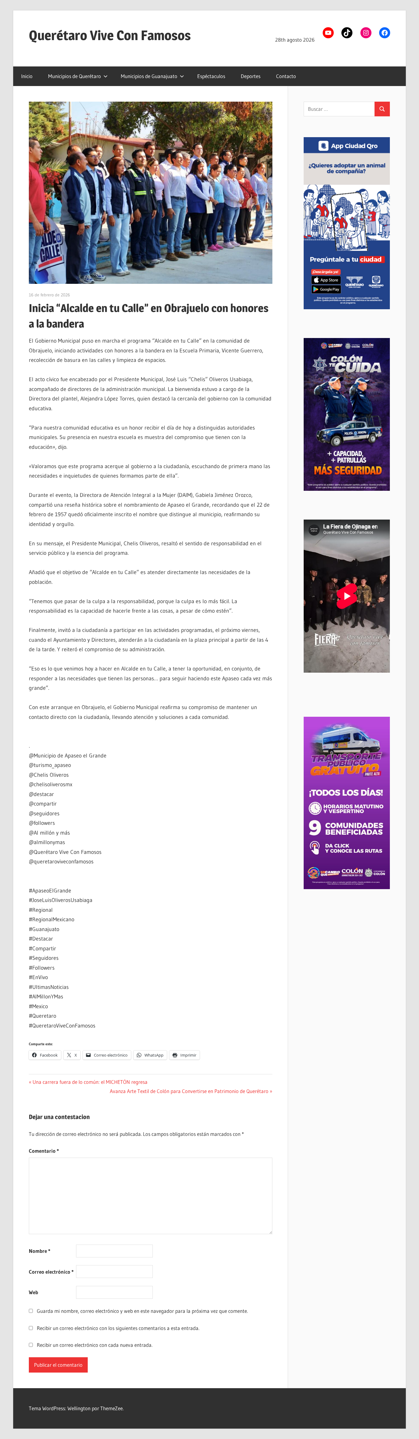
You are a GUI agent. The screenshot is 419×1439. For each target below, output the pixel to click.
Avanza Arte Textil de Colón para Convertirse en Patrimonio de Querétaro (189, 1091)
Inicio (27, 76)
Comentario (44, 1151)
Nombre (39, 1251)
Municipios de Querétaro (74, 76)
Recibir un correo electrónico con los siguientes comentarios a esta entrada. (118, 1328)
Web (33, 1292)
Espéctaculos (211, 76)
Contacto (286, 76)
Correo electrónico (51, 1271)
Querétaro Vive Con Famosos (110, 35)
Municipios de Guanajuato (149, 76)
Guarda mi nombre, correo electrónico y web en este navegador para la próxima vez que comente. (142, 1311)
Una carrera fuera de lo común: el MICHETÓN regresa (90, 1082)
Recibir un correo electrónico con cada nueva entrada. (94, 1345)
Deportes (250, 76)
